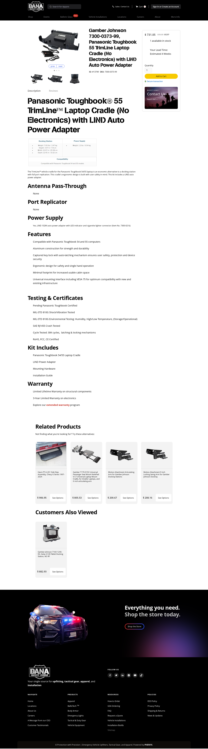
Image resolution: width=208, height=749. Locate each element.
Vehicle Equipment (76, 725)
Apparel (71, 701)
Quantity (149, 65)
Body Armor (73, 710)
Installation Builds (116, 725)
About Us (32, 710)
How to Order (114, 701)
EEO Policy (152, 701)
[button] (141, 6)
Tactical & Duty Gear (77, 720)
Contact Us (125, 6)
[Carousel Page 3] (58, 70)
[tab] (34, 91)
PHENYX (148, 744)
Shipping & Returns (156, 710)
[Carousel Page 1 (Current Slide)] (54, 70)
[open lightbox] (56, 46)
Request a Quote (115, 715)
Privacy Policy (154, 706)
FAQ (109, 710)
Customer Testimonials (38, 725)
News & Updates (155, 715)
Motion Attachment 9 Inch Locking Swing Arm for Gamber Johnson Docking (156, 474)
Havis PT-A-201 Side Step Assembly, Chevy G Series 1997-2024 (51, 474)
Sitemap (111, 730)
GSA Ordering (114, 706)
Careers (31, 715)
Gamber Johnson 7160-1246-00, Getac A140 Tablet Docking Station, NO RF (50, 554)
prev (53, 66)
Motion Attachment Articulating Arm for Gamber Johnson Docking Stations (121, 474)
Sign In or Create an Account (166, 6)
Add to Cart (161, 76)
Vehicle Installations (117, 720)
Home (30, 701)
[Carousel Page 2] (56, 70)
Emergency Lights (76, 715)
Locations (32, 706)
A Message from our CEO (39, 720)
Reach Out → (152, 99)
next (60, 66)
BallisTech (73, 706)
